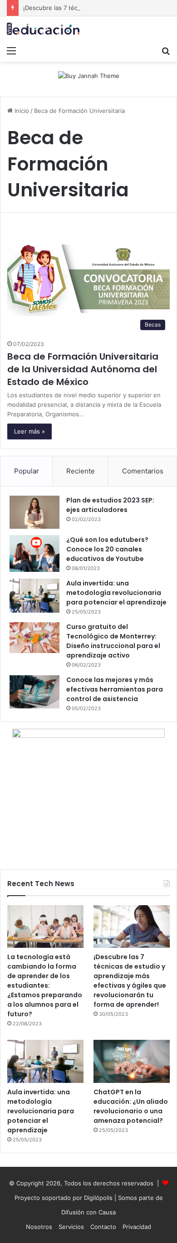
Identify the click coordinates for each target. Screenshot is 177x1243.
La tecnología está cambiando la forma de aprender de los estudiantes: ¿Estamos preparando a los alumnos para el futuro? (44, 985)
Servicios (71, 1226)
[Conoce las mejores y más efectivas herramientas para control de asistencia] (34, 692)
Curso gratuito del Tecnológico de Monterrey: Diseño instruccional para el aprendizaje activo (113, 641)
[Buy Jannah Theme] (88, 75)
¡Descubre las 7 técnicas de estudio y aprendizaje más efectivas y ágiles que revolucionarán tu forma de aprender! (129, 980)
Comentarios (142, 471)
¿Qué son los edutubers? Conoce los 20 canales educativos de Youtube (107, 549)
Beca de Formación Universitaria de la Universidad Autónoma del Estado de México (82, 369)
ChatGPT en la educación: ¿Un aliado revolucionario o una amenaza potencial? (130, 1106)
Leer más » (29, 431)
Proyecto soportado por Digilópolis (64, 1197)
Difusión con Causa (88, 1212)
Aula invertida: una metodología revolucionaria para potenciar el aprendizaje (116, 593)
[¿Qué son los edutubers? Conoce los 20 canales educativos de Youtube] (34, 553)
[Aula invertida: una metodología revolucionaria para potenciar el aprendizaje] (34, 596)
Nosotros (39, 1226)
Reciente (80, 471)
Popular (26, 471)
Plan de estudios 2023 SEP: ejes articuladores (110, 505)
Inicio (21, 110)
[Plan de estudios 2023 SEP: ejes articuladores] (34, 512)
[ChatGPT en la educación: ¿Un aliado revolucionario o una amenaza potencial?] (131, 1061)
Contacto (103, 1226)
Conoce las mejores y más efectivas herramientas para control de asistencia (114, 689)
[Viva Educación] (43, 29)
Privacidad (137, 1226)
